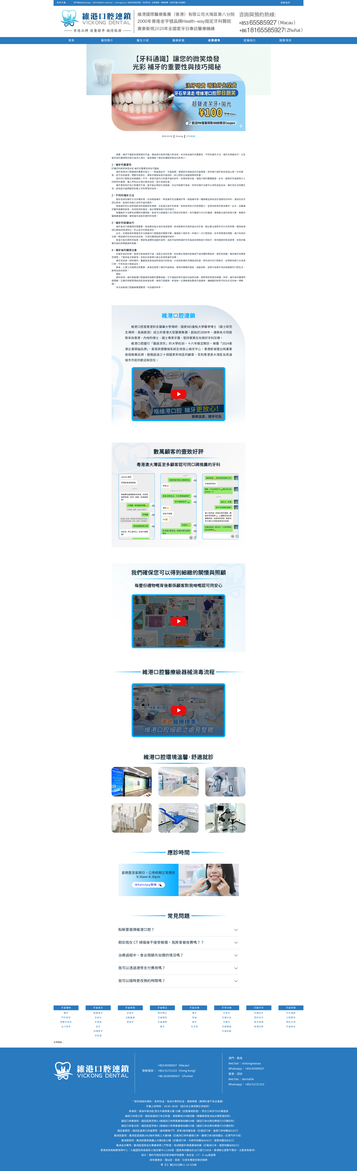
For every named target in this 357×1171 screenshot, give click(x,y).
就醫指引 (250, 40)
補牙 (194, 1013)
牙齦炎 (226, 1022)
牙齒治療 (195, 1008)
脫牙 (194, 1022)
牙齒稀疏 (162, 1017)
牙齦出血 (226, 1017)
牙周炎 (226, 1013)
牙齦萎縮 (226, 1027)
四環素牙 (98, 1031)
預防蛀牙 (259, 1017)
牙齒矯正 (162, 1008)
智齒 (194, 1017)
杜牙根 (194, 1027)
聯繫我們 (285, 3)
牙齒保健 (291, 1008)
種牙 (66, 1013)
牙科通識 (190, 136)
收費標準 (214, 40)
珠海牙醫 (61, 3)
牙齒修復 (130, 1008)
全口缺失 (66, 1027)
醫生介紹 (143, 40)
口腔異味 (291, 1017)
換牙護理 (259, 1022)
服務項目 (285, 40)
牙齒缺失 (291, 1027)
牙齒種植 (66, 1008)
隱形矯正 (162, 1013)
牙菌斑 (98, 1022)
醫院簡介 (107, 40)
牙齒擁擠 (162, 1022)
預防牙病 (291, 1022)
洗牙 (98, 1027)
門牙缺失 (66, 1017)
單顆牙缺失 (66, 1022)
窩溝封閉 (259, 1027)
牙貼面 (98, 1036)
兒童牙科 (259, 1008)
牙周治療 (227, 1008)
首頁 (71, 40)
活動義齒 (130, 1017)
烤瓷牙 (130, 1022)
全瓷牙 (130, 1013)
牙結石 (98, 1017)
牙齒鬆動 (226, 1031)
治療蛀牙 (259, 1013)
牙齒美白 (98, 1008)
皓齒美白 (98, 1013)
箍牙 (162, 1027)
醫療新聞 (178, 40)
